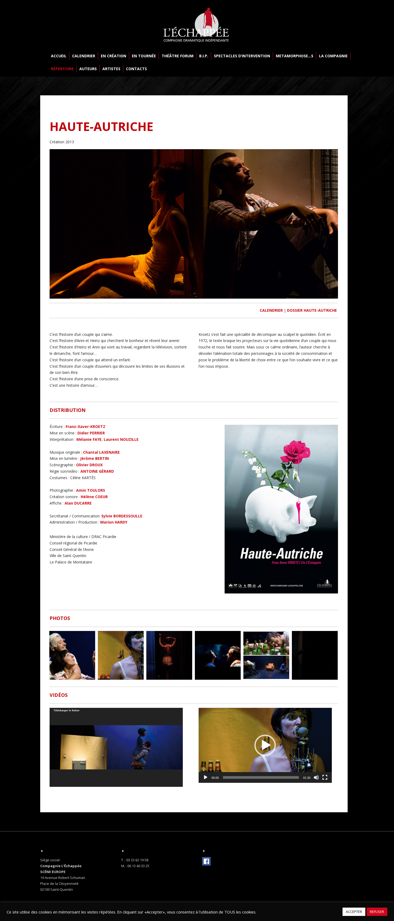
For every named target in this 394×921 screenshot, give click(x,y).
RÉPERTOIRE (62, 68)
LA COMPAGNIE (333, 55)
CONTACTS (136, 68)
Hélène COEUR (94, 496)
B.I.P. (203, 55)
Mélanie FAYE (89, 439)
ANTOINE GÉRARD (97, 471)
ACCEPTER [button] (354, 911)
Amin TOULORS (90, 490)
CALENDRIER (83, 55)
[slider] (261, 777)
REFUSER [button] (377, 911)
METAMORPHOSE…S (294, 55)
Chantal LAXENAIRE (101, 452)
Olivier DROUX (89, 464)
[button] (265, 745)
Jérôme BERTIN (94, 458)
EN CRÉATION (113, 55)
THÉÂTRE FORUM (178, 55)
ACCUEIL (58, 55)
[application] (116, 747)
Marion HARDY (113, 522)
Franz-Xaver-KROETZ (85, 426)
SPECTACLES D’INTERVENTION (242, 55)
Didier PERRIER (91, 432)
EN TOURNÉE (144, 55)
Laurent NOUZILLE (121, 439)
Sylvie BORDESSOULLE (121, 515)
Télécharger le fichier (67, 710)
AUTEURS (88, 68)
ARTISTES (111, 68)
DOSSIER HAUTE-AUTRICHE (312, 310)
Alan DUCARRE (78, 503)
